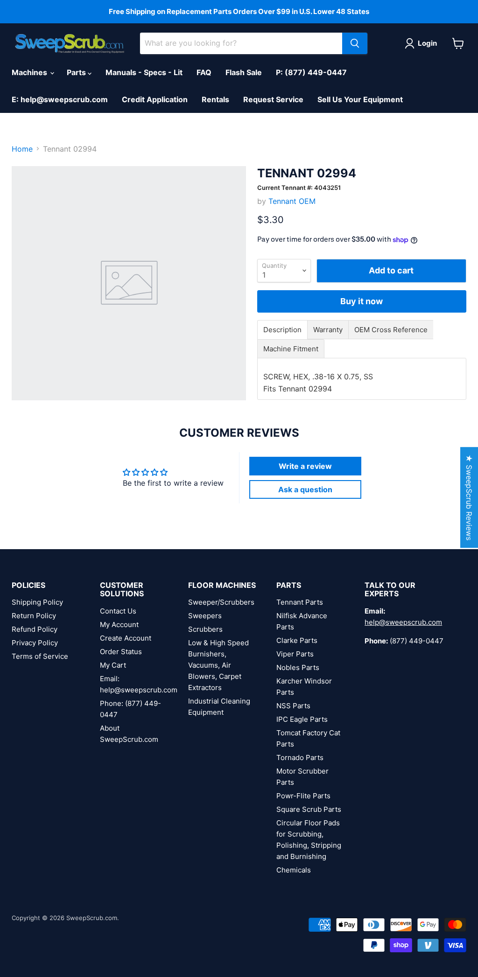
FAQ (204, 72)
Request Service (273, 99)
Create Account (125, 638)
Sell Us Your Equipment (360, 99)
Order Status (121, 651)
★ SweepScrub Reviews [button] (469, 497)
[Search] (354, 43)
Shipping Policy (37, 602)
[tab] (282, 329)
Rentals (215, 99)
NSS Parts (293, 705)
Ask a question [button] (305, 489)
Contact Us (118, 611)
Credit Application (155, 99)
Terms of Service (40, 656)
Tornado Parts (299, 757)
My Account (119, 624)
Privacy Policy (35, 642)
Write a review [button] (305, 466)
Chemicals (293, 869)
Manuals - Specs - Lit (144, 72)
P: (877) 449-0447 (311, 72)
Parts (77, 72)
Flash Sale (243, 72)
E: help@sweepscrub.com (60, 99)
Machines (30, 72)
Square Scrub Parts (308, 809)
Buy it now (361, 301)
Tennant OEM (292, 201)
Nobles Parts (297, 667)
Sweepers (205, 615)
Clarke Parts (296, 640)
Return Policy (34, 615)
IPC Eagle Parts (302, 719)
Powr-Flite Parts (303, 795)
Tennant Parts (299, 602)
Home (22, 149)
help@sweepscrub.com (403, 622)
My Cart (113, 665)
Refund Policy (34, 629)
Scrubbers (205, 629)
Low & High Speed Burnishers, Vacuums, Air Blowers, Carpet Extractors (218, 665)
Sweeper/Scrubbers (221, 602)
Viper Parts (295, 653)
